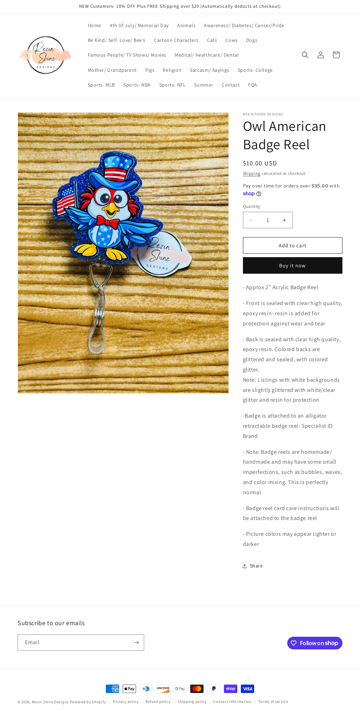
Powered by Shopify (88, 701)
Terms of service (273, 701)
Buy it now (292, 265)
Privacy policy (126, 701)
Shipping (252, 173)
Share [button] (256, 566)
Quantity (252, 206)
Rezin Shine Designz (50, 701)
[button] (305, 55)
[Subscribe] (136, 642)
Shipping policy (192, 701)
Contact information (232, 701)
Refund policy (158, 701)
